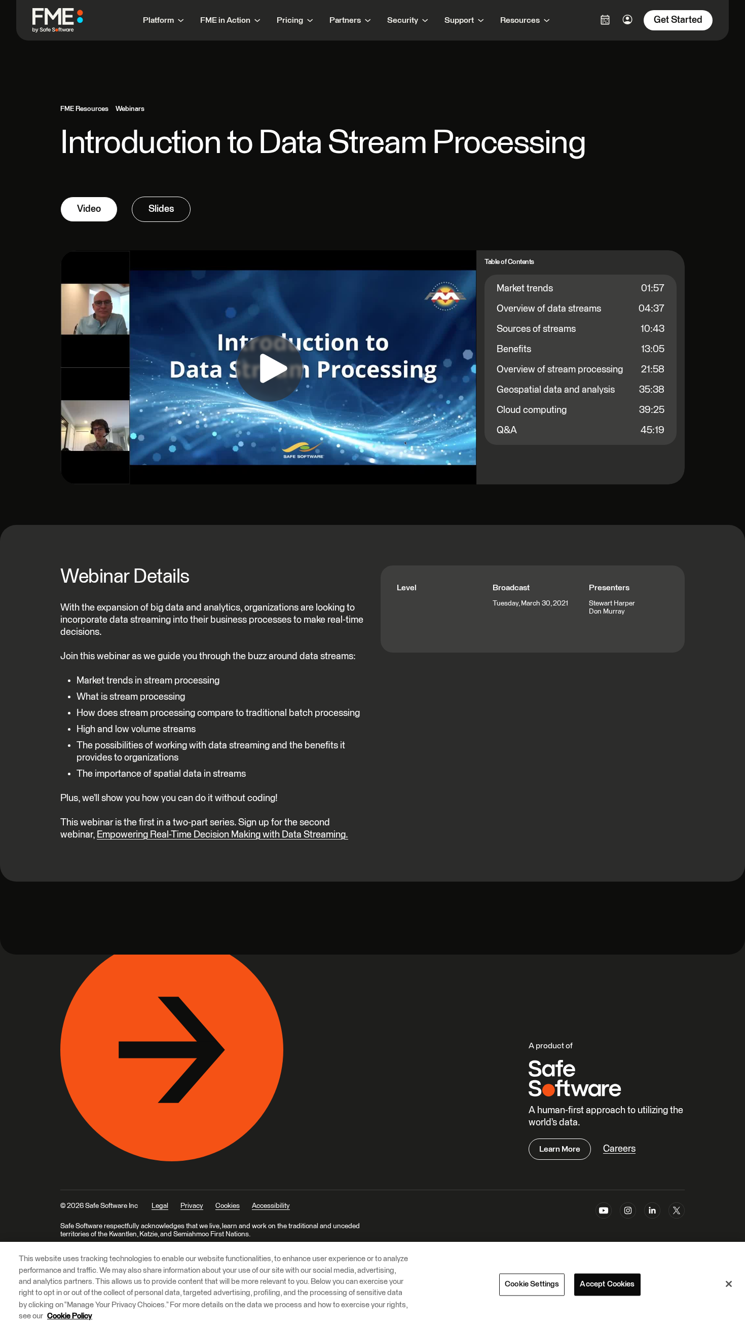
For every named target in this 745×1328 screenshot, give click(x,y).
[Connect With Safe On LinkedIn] (652, 1212)
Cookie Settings (532, 1284)
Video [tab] (89, 209)
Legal (160, 1205)
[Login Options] (605, 20)
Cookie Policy (69, 1316)
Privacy (191, 1205)
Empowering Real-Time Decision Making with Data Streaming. (222, 835)
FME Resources (84, 108)
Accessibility (271, 1205)
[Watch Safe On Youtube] (603, 1212)
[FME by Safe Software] (67, 20)
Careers (619, 1149)
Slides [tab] (161, 209)
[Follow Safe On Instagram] (628, 1212)
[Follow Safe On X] (676, 1212)
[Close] (729, 1284)
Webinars (130, 108)
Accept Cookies (607, 1284)
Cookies (227, 1205)
